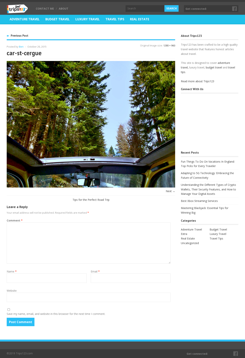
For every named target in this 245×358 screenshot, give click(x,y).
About (63, 8)
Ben (21, 46)
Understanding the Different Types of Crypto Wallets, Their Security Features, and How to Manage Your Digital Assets (208, 189)
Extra (184, 234)
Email (95, 271)
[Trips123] (17, 11)
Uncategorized (190, 243)
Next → (170, 191)
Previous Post (19, 35)
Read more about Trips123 (197, 81)
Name (12, 271)
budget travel (214, 67)
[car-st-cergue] (91, 186)
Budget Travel (57, 19)
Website (12, 290)
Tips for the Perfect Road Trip (91, 200)
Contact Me (45, 8)
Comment (15, 220)
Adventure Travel (25, 19)
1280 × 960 (169, 45)
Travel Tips (114, 19)
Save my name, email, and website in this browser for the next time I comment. (56, 314)
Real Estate (139, 19)
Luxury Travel (87, 19)
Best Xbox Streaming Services (199, 201)
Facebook (234, 8)
